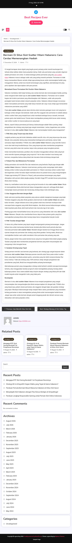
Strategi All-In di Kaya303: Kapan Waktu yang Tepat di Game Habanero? (35, 346)
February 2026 (11, 433)
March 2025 (10, 472)
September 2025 (12, 448)
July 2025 (9, 456)
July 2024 (9, 503)
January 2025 (11, 480)
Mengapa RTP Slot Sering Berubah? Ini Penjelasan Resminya (11, 345)
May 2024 (9, 511)
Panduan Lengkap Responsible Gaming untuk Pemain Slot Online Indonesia (34, 396)
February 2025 (11, 476)
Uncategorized (8, 51)
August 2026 (11, 421)
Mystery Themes (59, 536)
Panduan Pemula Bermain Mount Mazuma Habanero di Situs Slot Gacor (59, 345)
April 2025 (10, 468)
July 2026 (9, 425)
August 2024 (11, 499)
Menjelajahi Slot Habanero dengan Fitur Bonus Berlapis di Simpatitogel (32, 392)
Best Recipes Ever (36, 17)
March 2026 (10, 429)
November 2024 (12, 488)
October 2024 (11, 491)
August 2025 (11, 452)
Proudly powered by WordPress (33, 536)
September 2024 (12, 495)
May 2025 (9, 464)
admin (22, 62)
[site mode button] (65, 30)
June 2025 (10, 460)
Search (5, 364)
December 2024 (12, 484)
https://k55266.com (24, 321)
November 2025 (12, 444)
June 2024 (10, 507)
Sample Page (36, 539)
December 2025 (12, 441)
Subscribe (37, 22)
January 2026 (11, 437)
